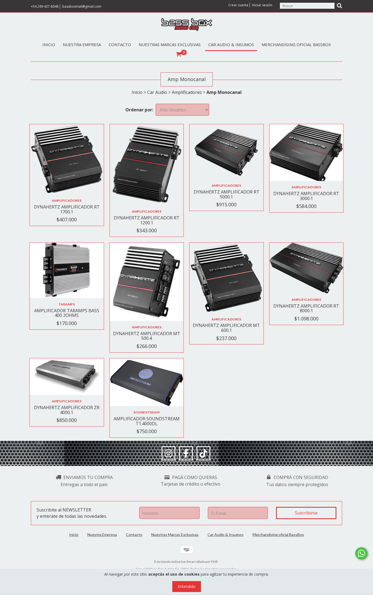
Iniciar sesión (262, 5)
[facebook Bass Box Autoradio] (186, 453)
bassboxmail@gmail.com (81, 6)
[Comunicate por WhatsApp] (361, 553)
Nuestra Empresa (82, 44)
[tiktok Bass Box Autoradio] (203, 453)
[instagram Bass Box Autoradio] (168, 453)
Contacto (120, 44)
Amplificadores (187, 92)
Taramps (66, 304)
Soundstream (146, 412)
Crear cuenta (238, 5)
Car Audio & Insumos (231, 44)
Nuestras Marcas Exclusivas (170, 44)
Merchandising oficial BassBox (296, 44)
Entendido (187, 586)
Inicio (48, 44)
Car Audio (157, 92)
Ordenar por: (139, 110)
